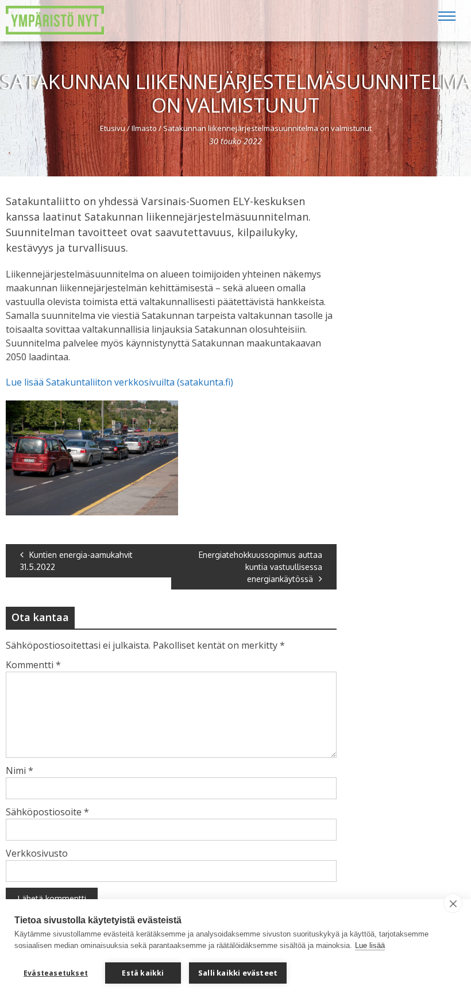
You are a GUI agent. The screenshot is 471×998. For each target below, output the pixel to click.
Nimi (19, 770)
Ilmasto (144, 128)
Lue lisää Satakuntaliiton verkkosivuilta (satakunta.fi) (119, 382)
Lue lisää (370, 945)
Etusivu (112, 128)
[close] (452, 903)
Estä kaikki (143, 973)
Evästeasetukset (56, 973)
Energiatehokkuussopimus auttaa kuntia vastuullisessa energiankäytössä (260, 567)
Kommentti (33, 664)
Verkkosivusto (37, 853)
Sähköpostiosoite (47, 812)
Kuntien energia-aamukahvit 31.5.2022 (76, 561)
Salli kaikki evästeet (237, 973)
